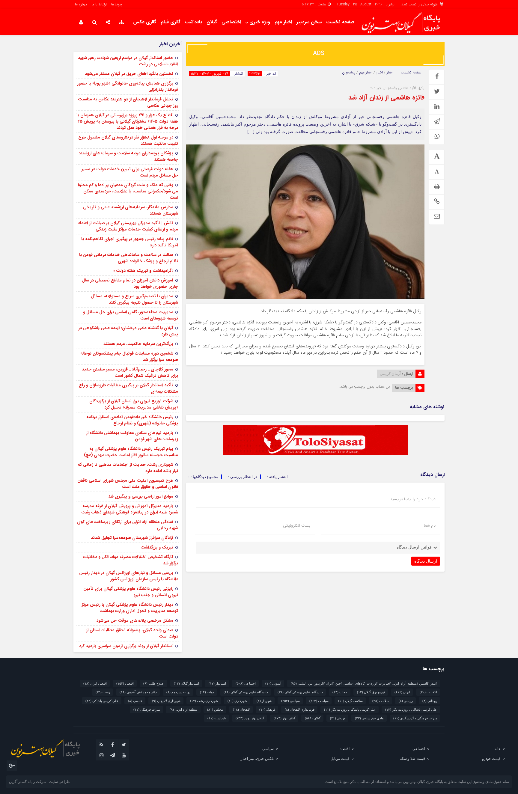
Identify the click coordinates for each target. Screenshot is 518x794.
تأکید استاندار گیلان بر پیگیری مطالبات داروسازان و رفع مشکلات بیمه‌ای (128, 388)
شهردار (264, 701)
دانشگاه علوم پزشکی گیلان (300, 692)
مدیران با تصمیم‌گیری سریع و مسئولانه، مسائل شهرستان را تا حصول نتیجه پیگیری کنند (134, 299)
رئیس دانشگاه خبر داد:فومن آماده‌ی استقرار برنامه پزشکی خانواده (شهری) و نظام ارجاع (132, 420)
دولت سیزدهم (178, 692)
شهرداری (237, 701)
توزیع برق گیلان (371, 692)
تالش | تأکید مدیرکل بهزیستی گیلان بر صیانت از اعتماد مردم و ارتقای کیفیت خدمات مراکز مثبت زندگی (128, 226)
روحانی (429, 701)
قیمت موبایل (340, 759)
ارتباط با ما (99, 4)
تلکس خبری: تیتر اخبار (257, 759)
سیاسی (290, 701)
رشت (103, 692)
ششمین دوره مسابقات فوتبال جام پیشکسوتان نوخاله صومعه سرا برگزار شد (129, 356)
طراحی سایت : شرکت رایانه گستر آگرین (39, 782)
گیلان (212, 22)
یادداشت (193, 22)
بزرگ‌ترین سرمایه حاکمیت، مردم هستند (138, 343)
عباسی (135, 701)
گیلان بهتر (284, 718)
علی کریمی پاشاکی (101, 701)
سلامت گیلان (350, 701)
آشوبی (273, 683)
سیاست (319, 701)
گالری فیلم (170, 22)
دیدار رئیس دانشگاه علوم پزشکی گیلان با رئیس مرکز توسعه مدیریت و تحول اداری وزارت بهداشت (130, 607)
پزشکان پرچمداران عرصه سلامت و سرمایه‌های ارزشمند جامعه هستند (128, 156)
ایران (402, 692)
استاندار (217, 683)
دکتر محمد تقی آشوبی (138, 692)
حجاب (339, 692)
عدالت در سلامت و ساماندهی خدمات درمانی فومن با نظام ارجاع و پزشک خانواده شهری (128, 257)
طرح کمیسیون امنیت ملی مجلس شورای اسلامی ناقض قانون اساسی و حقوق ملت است (127, 483)
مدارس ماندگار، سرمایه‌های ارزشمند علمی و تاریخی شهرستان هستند (130, 210)
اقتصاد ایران (95, 683)
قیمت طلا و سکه (412, 759)
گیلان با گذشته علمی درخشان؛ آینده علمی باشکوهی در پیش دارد (128, 331)
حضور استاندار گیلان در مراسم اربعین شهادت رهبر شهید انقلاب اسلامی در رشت (128, 61)
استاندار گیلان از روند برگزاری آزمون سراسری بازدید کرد (126, 646)
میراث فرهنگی (146, 709)
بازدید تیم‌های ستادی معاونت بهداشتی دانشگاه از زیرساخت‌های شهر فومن (132, 436)
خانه (498, 749)
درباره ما (81, 4)
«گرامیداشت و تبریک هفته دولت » (143, 270)
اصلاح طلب (153, 683)
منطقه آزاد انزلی (184, 709)
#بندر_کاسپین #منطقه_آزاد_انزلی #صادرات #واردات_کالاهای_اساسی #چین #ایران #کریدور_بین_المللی (364, 683)
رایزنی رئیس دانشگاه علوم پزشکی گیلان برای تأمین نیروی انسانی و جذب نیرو (130, 591)
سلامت (380, 701)
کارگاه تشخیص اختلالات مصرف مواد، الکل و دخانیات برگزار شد (130, 560)
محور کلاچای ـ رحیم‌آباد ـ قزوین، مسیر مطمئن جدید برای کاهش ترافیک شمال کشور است (130, 372)
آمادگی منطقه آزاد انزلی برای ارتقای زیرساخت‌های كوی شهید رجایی (127, 525)
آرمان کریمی (390, 373)
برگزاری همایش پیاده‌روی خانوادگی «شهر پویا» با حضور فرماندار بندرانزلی (127, 86)
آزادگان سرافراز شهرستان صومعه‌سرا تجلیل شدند (132, 537)
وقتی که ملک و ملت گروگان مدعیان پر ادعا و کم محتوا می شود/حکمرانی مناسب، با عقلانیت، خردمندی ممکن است (128, 191)
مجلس (215, 709)
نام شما (430, 525)
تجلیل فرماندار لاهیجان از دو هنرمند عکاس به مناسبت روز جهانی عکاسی (128, 102)
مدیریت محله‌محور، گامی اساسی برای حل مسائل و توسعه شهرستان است (130, 315)
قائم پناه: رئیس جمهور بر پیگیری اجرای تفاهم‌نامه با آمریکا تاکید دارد (129, 242)
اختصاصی (231, 22)
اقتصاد (125, 683)
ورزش (337, 718)
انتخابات (428, 692)
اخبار (390, 72)
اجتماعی (246, 683)
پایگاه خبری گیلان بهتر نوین (423, 782)
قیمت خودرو (491, 759)
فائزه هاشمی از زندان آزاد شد (386, 97)
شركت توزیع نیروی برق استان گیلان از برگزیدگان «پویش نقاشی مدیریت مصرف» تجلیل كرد (133, 404)
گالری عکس (144, 22)
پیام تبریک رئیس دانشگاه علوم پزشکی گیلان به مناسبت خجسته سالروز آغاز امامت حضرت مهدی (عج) (131, 451)
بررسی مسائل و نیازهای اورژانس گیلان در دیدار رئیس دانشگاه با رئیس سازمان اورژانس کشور (128, 575)
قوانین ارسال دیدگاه (414, 547)
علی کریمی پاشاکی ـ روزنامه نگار (350, 709)
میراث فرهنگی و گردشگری (415, 718)
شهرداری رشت (204, 701)
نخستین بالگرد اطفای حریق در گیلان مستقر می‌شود (129, 73)
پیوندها (116, 4)
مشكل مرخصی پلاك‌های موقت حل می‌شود (134, 620)
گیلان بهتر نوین (250, 718)
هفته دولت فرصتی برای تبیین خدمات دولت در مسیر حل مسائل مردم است (130, 172)
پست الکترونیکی (296, 525)
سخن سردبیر (309, 22)
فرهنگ (267, 709)
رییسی (406, 701)
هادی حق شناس (369, 718)
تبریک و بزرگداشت (157, 547)
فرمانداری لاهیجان (299, 709)
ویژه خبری (259, 22)
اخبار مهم (283, 22)
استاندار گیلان (186, 683)
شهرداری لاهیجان (166, 701)
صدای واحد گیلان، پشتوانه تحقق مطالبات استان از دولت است (132, 633)
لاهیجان (241, 709)
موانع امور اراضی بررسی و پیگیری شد (140, 496)
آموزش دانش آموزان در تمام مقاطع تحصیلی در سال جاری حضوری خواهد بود (130, 283)
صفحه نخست (340, 22)
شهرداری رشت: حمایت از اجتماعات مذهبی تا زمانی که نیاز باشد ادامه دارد (128, 467)
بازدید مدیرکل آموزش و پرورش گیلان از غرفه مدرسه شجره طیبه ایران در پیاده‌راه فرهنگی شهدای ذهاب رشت (129, 509)
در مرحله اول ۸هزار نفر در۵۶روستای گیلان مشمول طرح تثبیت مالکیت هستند (128, 140)
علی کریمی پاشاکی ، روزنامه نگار (411, 709)
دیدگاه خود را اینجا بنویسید (413, 499)
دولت (207, 692)
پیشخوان (348, 72)
